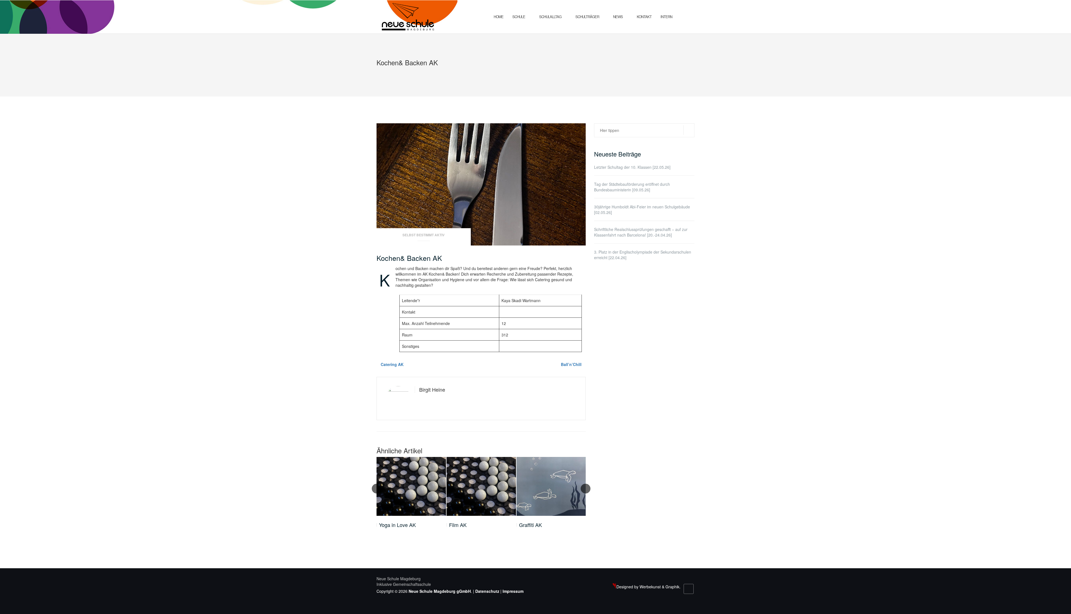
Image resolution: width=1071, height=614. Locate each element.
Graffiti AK (530, 524)
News (618, 16)
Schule (518, 16)
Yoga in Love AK (397, 524)
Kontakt (644, 16)
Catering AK (392, 364)
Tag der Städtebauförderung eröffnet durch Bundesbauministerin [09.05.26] (632, 186)
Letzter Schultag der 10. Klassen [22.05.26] (632, 167)
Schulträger (587, 16)
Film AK (458, 524)
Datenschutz (487, 591)
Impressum (513, 591)
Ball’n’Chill (571, 364)
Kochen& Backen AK (409, 258)
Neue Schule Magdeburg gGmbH (440, 591)
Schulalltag (550, 16)
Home (498, 16)
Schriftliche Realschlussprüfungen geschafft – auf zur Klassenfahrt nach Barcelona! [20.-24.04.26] (641, 232)
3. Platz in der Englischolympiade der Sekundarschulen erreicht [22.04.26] (642, 254)
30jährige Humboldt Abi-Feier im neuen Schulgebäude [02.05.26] (642, 209)
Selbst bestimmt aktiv (423, 235)
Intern (666, 16)
